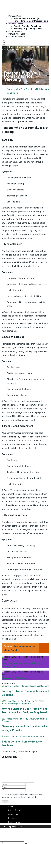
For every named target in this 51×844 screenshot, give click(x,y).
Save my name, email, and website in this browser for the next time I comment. (22, 795)
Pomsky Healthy (16, 31)
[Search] (4, 44)
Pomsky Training (15, 23)
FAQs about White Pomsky (16, 678)
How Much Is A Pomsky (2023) (28, 18)
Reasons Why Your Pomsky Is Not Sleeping (28, 89)
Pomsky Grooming (16, 34)
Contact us (13, 814)
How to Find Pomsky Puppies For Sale (32, 21)
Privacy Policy (14, 810)
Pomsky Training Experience (27, 26)
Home (4, 47)
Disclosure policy (15, 822)
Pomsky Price (14, 16)
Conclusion (12, 93)
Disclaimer (12, 818)
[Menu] (4, 41)
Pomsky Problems (16, 36)
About (10, 806)
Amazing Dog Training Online (28, 28)
